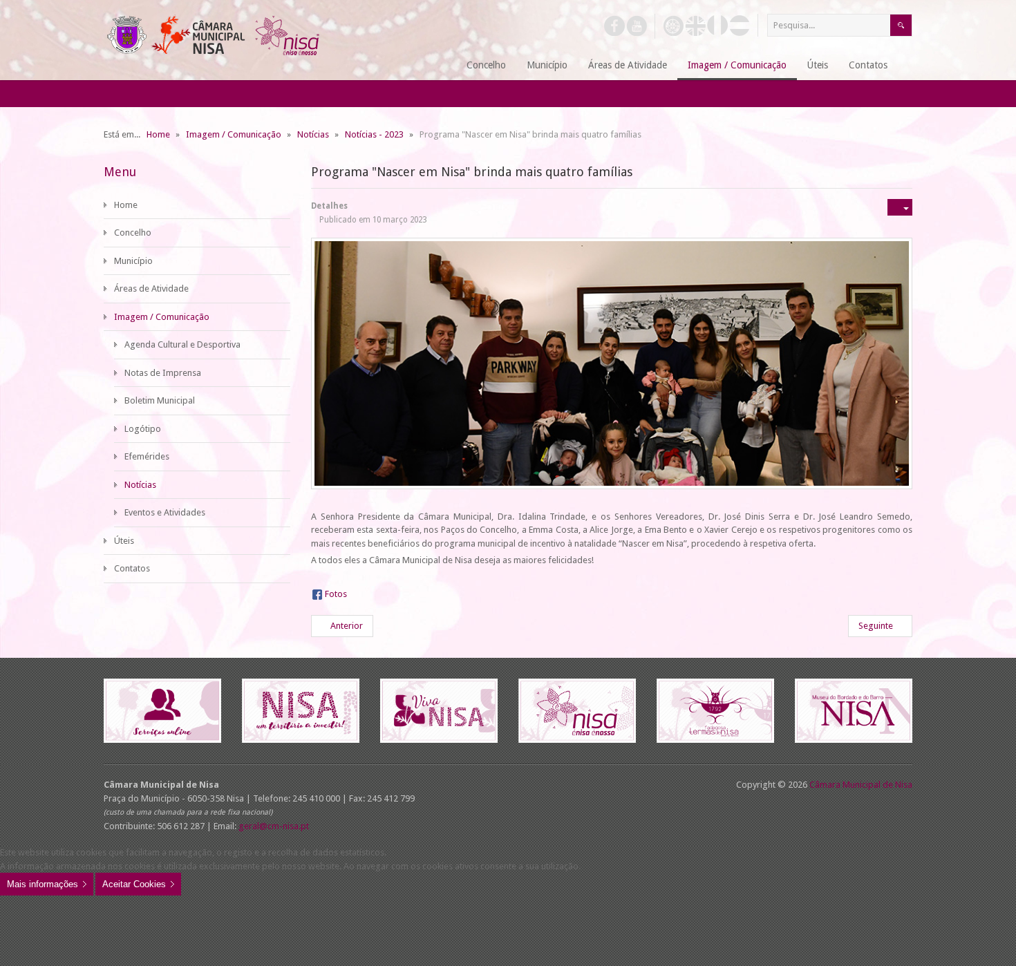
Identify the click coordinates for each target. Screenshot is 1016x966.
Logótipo (142, 429)
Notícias (140, 485)
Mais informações (42, 884)
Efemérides (146, 456)
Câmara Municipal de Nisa (860, 784)
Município (133, 261)
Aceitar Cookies (134, 884)
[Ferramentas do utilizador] (899, 207)
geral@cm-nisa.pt (273, 826)
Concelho (132, 232)
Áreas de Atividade (151, 288)
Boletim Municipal (159, 400)
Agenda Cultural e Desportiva (182, 344)
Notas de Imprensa (162, 373)
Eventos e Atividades (164, 512)
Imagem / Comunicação (161, 317)
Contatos (132, 568)
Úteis (124, 541)
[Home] (439, 66)
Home (126, 205)
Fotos (336, 594)
